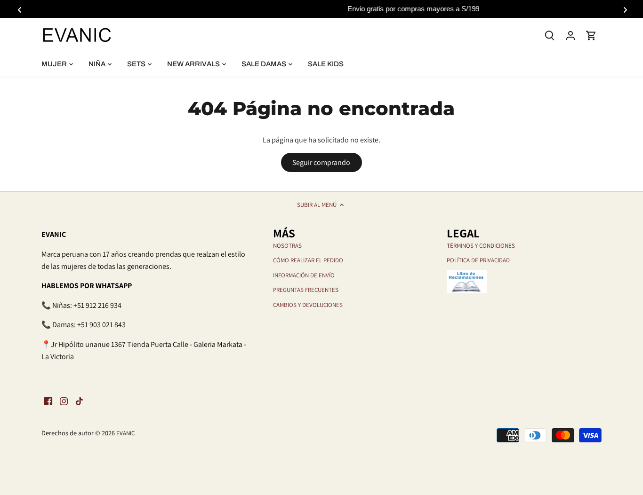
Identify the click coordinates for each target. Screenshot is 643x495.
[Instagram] (64, 401)
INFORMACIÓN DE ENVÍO (304, 275)
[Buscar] (549, 34)
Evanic (125, 433)
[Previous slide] (19, 9)
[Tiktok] (79, 401)
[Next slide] (624, 9)
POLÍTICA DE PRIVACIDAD (478, 260)
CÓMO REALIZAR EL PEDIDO (308, 260)
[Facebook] (48, 401)
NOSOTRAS (287, 246)
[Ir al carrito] (591, 35)
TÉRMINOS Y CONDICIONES (481, 246)
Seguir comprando (321, 162)
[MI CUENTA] (570, 35)
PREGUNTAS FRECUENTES (305, 290)
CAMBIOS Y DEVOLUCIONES (308, 305)
